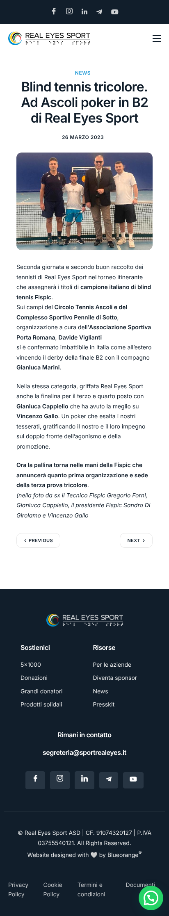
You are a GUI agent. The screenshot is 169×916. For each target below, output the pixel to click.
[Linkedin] (84, 780)
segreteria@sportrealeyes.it (84, 752)
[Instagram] (60, 780)
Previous (41, 540)
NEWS (83, 73)
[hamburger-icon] (157, 38)
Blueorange (124, 855)
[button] (151, 898)
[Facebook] (35, 780)
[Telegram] (108, 780)
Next (133, 540)
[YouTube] (133, 780)
